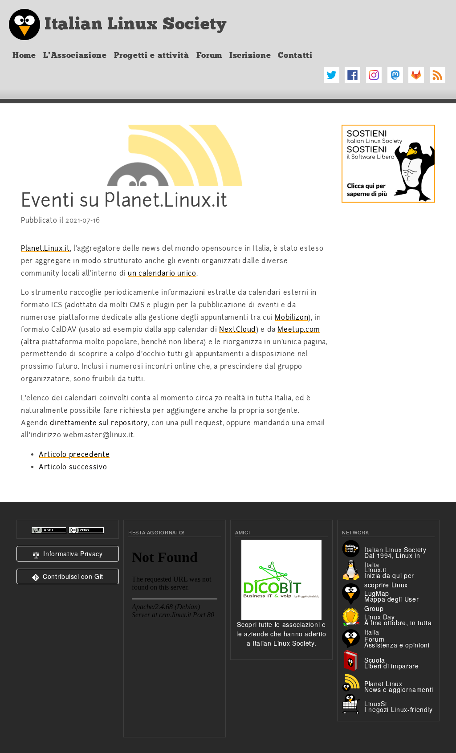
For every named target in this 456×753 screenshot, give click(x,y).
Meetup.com (298, 329)
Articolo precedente (74, 454)
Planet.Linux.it (45, 248)
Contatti (295, 55)
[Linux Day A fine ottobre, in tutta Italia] (353, 615)
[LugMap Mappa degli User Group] (353, 592)
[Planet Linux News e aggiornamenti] (353, 681)
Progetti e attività (151, 55)
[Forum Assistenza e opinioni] (353, 637)
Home (24, 55)
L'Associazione (75, 55)
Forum (209, 55)
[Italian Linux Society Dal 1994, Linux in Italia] (353, 547)
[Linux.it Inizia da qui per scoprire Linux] (353, 569)
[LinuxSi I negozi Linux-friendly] (353, 703)
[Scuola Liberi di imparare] (353, 659)
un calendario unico (162, 273)
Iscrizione (250, 55)
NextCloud (237, 329)
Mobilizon (291, 317)
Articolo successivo (73, 467)
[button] (67, 554)
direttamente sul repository (98, 423)
